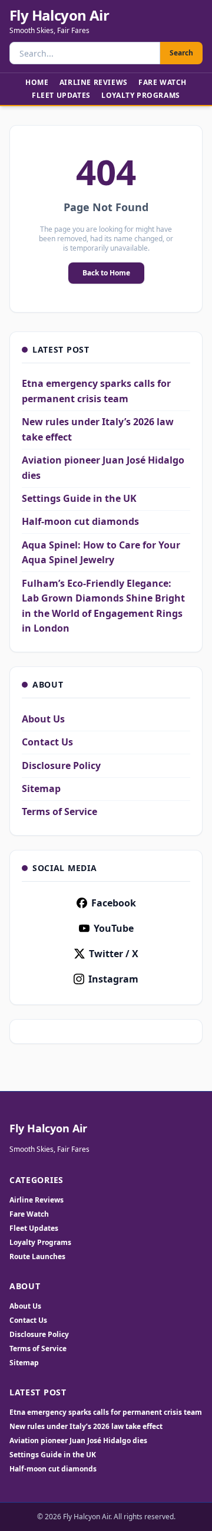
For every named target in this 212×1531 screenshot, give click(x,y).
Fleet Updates (61, 95)
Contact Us (47, 741)
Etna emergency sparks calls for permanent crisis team (105, 1412)
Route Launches (37, 1256)
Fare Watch (162, 82)
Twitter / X (113, 953)
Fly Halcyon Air (59, 15)
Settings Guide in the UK (79, 498)
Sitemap (41, 788)
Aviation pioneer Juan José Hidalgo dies (78, 1440)
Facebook (113, 902)
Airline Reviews (93, 82)
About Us (43, 718)
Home (36, 82)
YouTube (114, 928)
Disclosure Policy (61, 765)
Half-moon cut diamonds (80, 521)
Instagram (113, 979)
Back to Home (106, 273)
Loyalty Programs (140, 95)
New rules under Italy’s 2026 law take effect (86, 1426)
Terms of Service (59, 811)
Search (181, 53)
